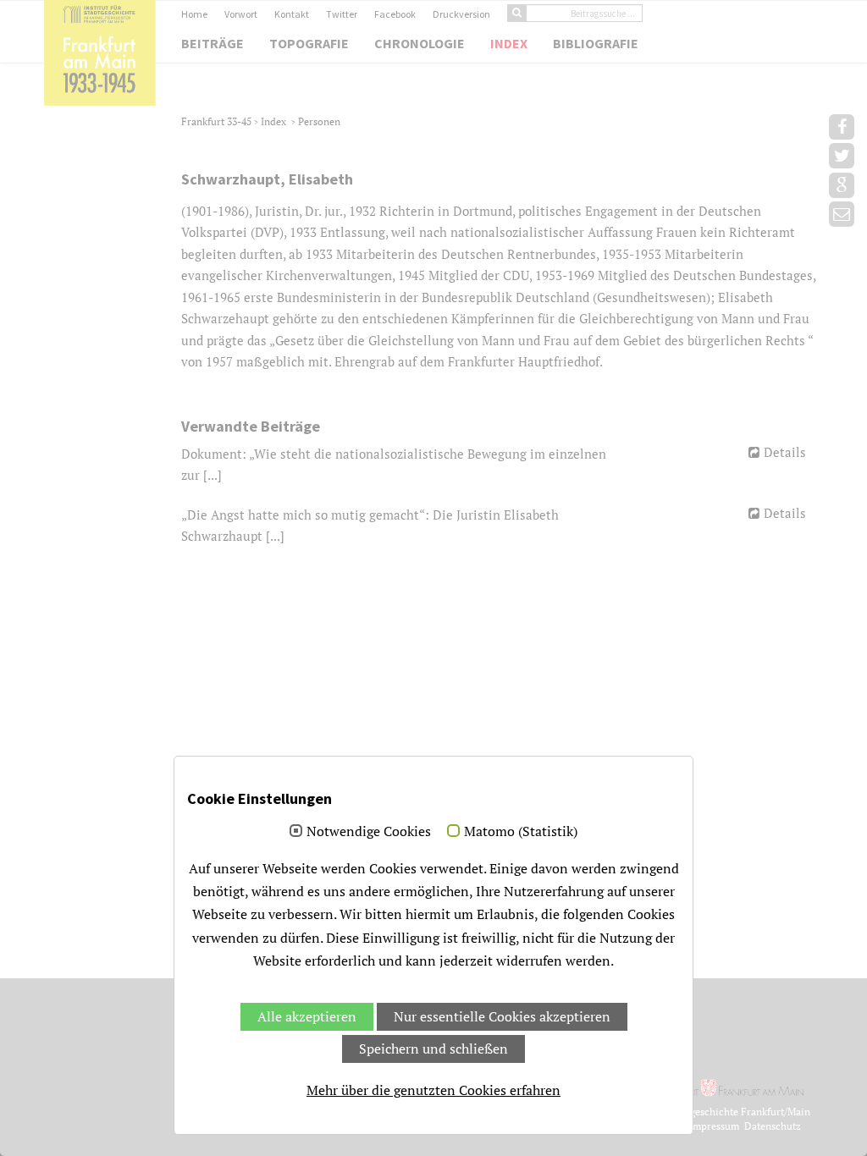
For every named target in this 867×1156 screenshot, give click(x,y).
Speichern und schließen (433, 1048)
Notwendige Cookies (368, 831)
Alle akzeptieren (306, 1016)
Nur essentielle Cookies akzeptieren (502, 1016)
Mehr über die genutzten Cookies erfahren (433, 1090)
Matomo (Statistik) (520, 831)
